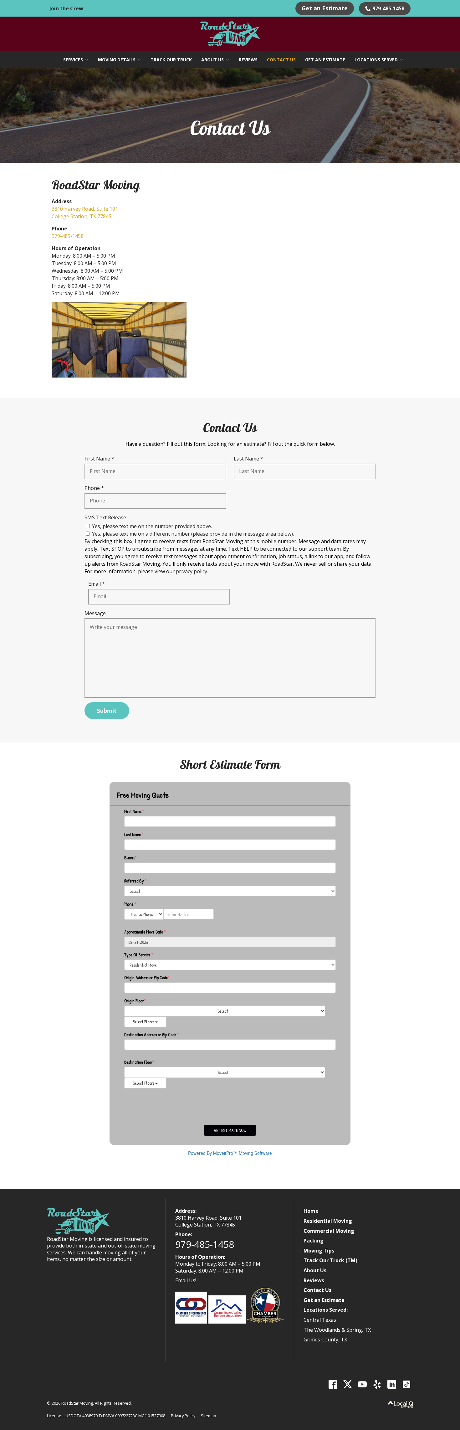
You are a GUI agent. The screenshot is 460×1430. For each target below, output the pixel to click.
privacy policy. (192, 571)
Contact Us (281, 60)
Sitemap (208, 1415)
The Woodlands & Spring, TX (337, 1329)
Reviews (248, 60)
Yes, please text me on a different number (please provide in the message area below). (193, 533)
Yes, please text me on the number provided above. (152, 526)
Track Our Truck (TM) (330, 1260)
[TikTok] (406, 1384)
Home (311, 1210)
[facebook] (333, 1384)
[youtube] (362, 1384)
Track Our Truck (171, 60)
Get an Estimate (325, 8)
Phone (95, 488)
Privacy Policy (183, 1415)
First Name (100, 458)
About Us (212, 60)
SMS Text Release (105, 517)
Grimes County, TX (325, 1339)
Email (98, 584)
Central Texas (320, 1319)
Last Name (250, 458)
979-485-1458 (388, 8)
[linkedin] (391, 1384)
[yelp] (377, 1384)
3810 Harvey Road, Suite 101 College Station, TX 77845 (208, 1221)
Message (95, 613)
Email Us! (185, 1280)
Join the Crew (66, 8)
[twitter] (347, 1384)
